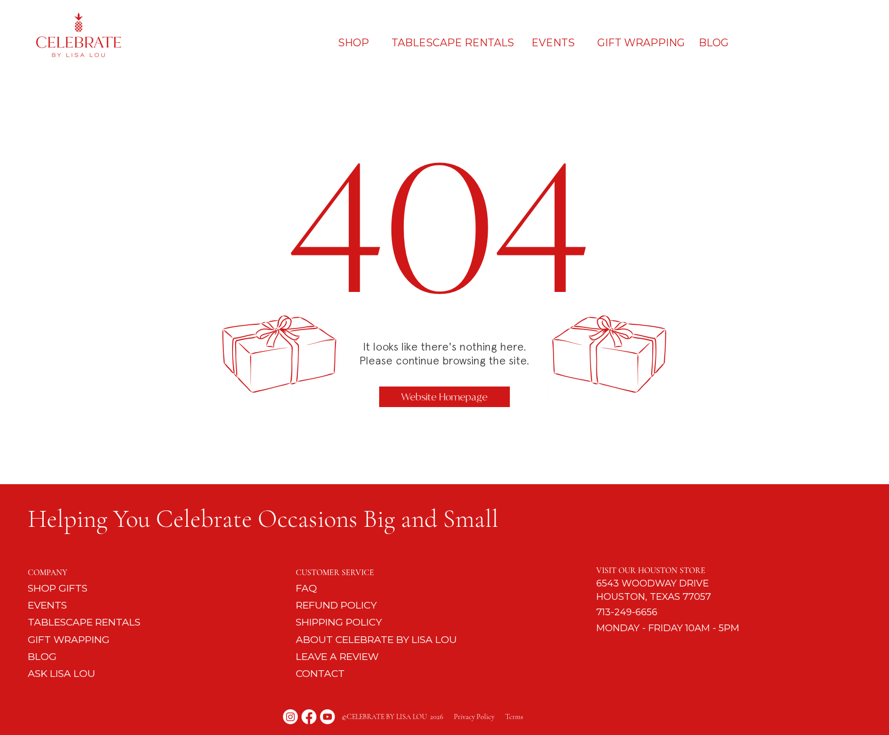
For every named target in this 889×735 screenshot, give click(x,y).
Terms (514, 716)
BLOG (42, 657)
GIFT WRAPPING (69, 640)
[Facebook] (308, 716)
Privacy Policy (479, 716)
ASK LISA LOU (61, 673)
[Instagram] (290, 716)
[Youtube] (327, 716)
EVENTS (47, 605)
